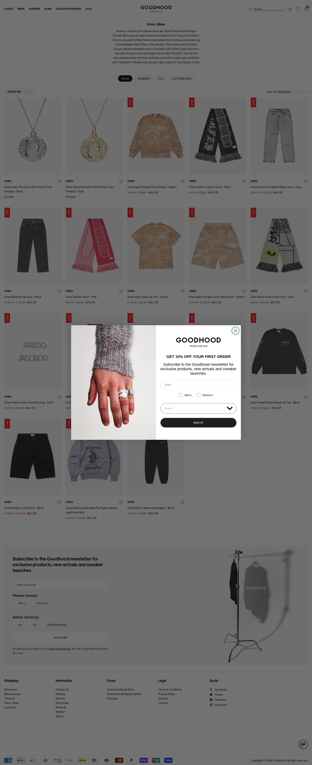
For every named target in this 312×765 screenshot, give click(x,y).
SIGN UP (198, 422)
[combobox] (194, 408)
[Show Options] (230, 408)
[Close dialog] (235, 330)
